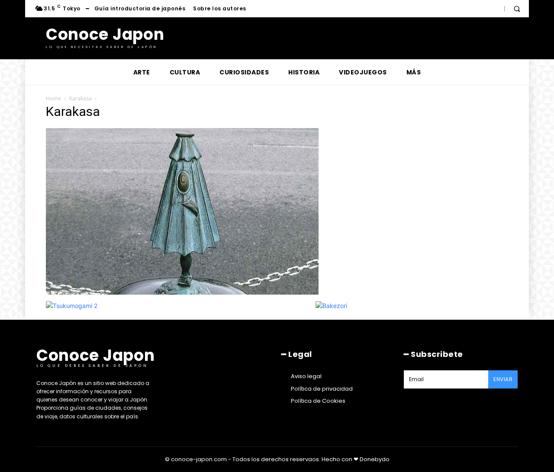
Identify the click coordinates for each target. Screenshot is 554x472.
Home (53, 98)
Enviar (502, 379)
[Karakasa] (182, 292)
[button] (516, 8)
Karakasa (80, 98)
